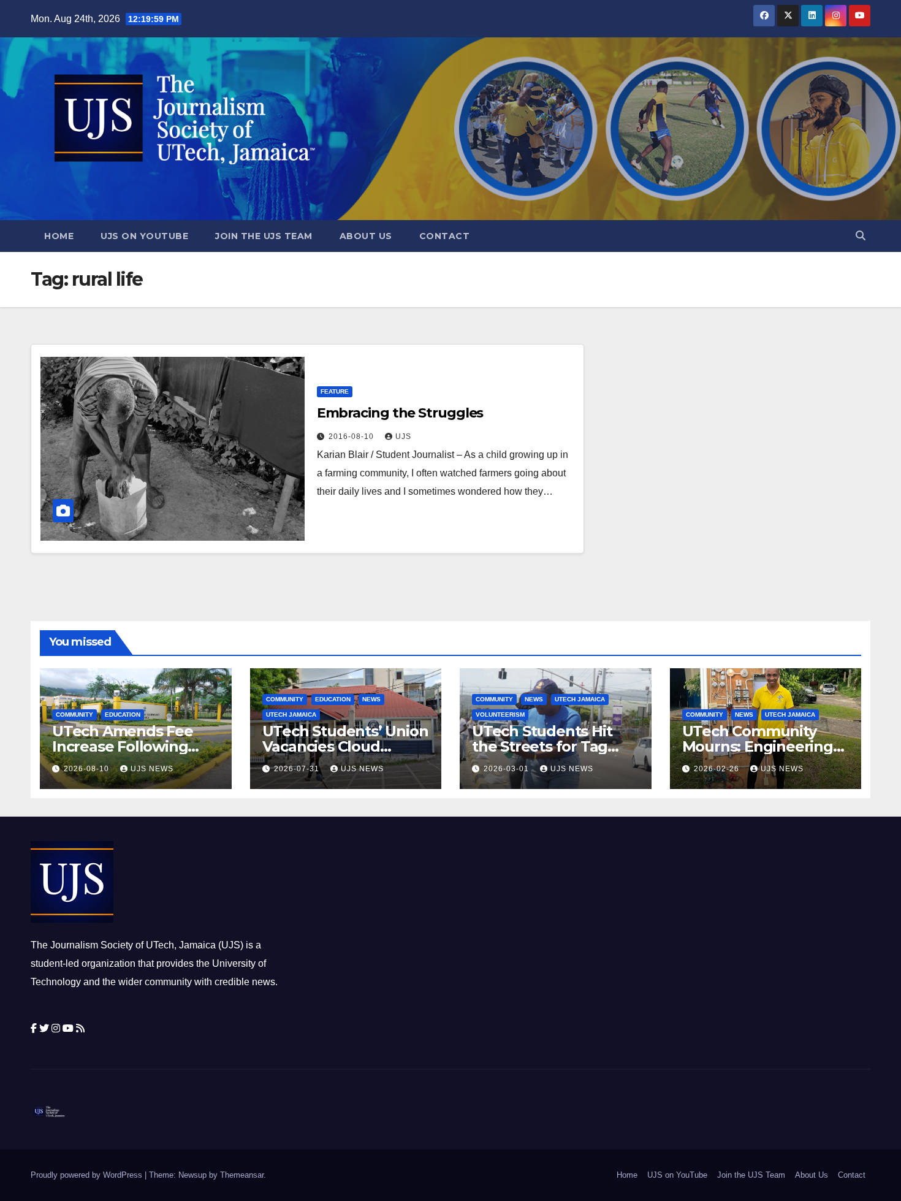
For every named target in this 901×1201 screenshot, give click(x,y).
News (371, 699)
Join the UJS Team (264, 236)
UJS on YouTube (144, 236)
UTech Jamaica (291, 714)
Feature (335, 391)
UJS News (152, 768)
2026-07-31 (298, 768)
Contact (444, 236)
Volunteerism (500, 714)
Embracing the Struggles (400, 413)
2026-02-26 (718, 768)
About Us (366, 236)
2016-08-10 (352, 436)
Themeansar (242, 1175)
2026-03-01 (507, 768)
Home (59, 236)
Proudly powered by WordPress (88, 1175)
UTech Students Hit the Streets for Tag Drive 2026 (542, 746)
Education (122, 714)
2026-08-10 (88, 768)
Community (74, 714)
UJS (403, 436)
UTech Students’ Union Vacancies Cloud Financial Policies (345, 746)
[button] (860, 236)
